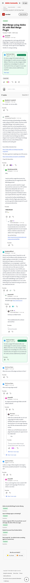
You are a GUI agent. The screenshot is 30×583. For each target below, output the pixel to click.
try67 (11, 221)
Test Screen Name (10, 54)
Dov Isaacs (12, 413)
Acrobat (19, 7)
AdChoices (7, 581)
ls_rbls (11, 310)
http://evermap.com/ (17, 300)
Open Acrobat (23, 14)
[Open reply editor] (15, 89)
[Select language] (19, 3)
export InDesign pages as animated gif (11, 513)
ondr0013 (7, 116)
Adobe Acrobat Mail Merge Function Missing (13, 506)
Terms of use (15, 573)
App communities (11, 7)
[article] (15, 105)
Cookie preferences (7, 575)
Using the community (7, 573)
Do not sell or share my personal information (12, 578)
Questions (5, 8)
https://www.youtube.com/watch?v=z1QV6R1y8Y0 (14, 156)
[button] (3, 3)
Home (4, 7)
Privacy (20, 573)
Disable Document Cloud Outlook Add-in (12, 530)
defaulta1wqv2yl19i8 (12, 169)
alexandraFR (10, 294)
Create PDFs (5, 78)
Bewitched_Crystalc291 (10, 100)
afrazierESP (7, 35)
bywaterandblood (9, 251)
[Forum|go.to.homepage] (11, 3)
